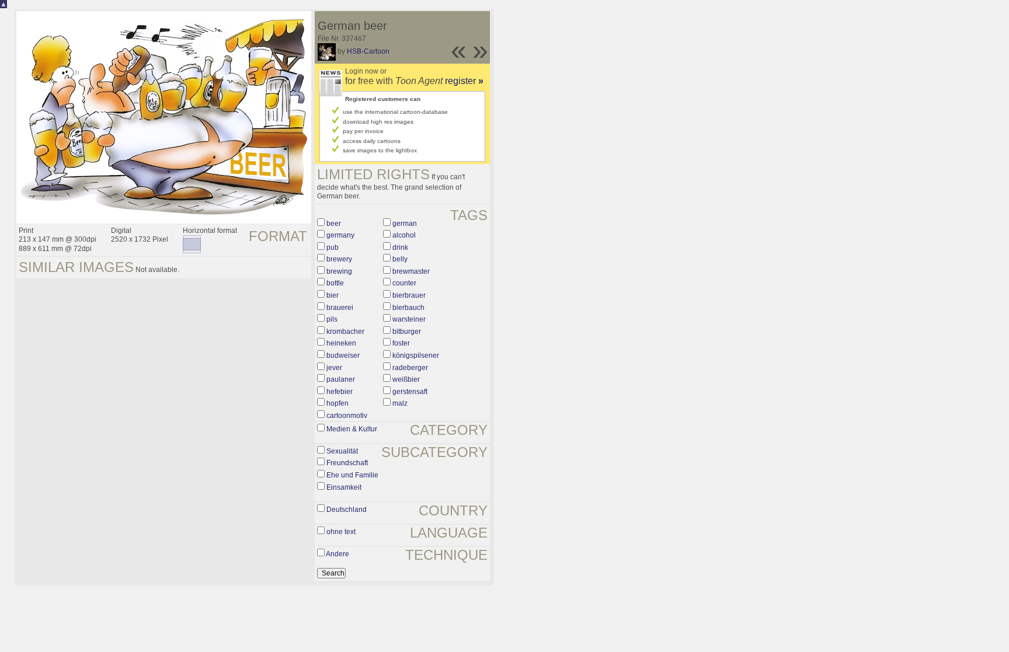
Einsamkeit (343, 487)
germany (340, 235)
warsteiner (409, 319)
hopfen (337, 403)
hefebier (339, 392)
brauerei (339, 308)
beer (333, 223)
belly (400, 259)
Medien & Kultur (351, 429)
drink (400, 247)
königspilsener (415, 355)
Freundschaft (347, 463)
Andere (337, 554)
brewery (339, 259)
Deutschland (346, 509)
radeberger (410, 368)
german (404, 223)
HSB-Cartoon (368, 51)
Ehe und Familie (352, 475)
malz (400, 403)
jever (334, 368)
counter (404, 283)
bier (332, 295)
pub (332, 247)
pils (332, 319)
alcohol (404, 235)
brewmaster (411, 271)
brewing (339, 271)
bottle (335, 283)
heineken (341, 343)
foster (401, 343)
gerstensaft (409, 392)
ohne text (341, 532)
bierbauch (408, 308)
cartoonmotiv (346, 416)
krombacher (345, 331)
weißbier (406, 379)
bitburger (406, 331)
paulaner (340, 379)
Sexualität (342, 451)
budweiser (343, 355)
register (464, 81)
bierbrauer (409, 295)
